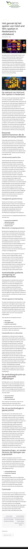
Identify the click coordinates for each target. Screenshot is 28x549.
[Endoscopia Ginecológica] (14, 4)
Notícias (6, 19)
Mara (10, 36)
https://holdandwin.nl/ (7, 74)
